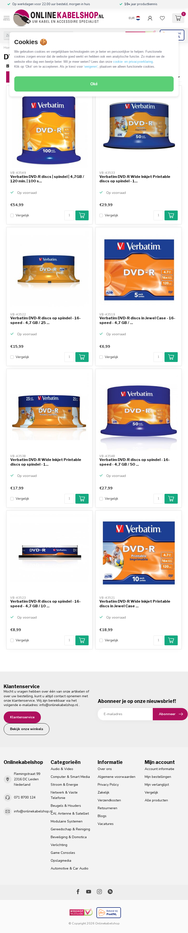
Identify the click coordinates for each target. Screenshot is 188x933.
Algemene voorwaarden (116, 776)
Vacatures (106, 823)
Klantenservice (22, 717)
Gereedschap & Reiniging (70, 829)
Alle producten (156, 800)
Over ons (105, 769)
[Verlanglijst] (162, 18)
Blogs (102, 816)
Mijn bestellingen (158, 776)
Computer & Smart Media (70, 776)
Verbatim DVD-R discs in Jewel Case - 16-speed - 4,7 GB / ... (137, 320)
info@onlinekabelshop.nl (58, 705)
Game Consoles (63, 852)
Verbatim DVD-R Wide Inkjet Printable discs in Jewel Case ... (134, 603)
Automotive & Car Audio (69, 868)
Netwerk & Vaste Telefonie (64, 795)
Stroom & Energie (64, 784)
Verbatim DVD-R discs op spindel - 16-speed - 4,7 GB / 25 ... (45, 320)
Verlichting (59, 845)
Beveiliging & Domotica (69, 837)
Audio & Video (62, 769)
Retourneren (107, 808)
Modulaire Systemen (66, 821)
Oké (94, 84)
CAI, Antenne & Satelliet (70, 813)
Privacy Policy (108, 784)
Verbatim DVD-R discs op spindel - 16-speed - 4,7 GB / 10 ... (45, 603)
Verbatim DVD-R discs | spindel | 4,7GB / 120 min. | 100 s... (47, 178)
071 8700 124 (24, 797)
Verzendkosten (109, 800)
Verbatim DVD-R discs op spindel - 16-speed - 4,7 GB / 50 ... (134, 462)
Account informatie (159, 769)
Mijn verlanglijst (157, 784)
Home (8, 48)
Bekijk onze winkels (26, 729)
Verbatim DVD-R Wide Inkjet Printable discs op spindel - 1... (134, 178)
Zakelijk (103, 792)
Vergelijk (22, 215)
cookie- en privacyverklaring (133, 61)
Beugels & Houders (66, 805)
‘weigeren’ (91, 66)
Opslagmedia (61, 860)
